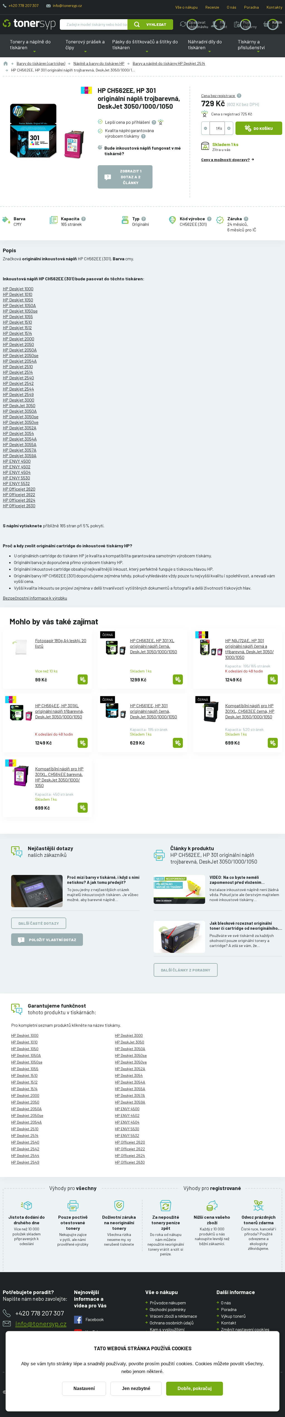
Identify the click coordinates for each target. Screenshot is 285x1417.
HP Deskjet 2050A (20, 349)
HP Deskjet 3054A (20, 438)
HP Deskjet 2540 (18, 377)
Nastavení (84, 1388)
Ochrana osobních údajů (172, 1322)
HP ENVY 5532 (16, 483)
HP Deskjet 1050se (20, 310)
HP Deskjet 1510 (17, 322)
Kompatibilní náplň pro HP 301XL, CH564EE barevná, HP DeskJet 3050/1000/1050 (59, 777)
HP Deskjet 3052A (19, 427)
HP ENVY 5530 (16, 477)
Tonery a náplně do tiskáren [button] (36, 47)
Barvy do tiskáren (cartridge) (41, 63)
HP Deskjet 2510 (18, 366)
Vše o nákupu (186, 7)
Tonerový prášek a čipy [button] (85, 47)
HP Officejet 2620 (19, 488)
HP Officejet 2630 (19, 505)
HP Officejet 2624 (19, 500)
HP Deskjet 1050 (18, 299)
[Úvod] (5, 63)
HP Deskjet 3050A (20, 411)
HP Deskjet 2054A (20, 360)
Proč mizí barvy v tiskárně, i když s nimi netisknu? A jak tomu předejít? (103, 880)
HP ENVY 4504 (17, 472)
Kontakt (228, 1322)
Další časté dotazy (38, 923)
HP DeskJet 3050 (19, 405)
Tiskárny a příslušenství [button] (252, 47)
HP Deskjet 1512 (17, 327)
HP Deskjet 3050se (20, 416)
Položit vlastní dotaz (52, 939)
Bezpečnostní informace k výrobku (35, 597)
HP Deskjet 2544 (18, 388)
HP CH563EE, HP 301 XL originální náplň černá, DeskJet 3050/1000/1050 (153, 646)
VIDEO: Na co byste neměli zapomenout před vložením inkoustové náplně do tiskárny (238, 880)
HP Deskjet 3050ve (20, 422)
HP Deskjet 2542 (18, 383)
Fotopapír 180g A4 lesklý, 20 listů (60, 643)
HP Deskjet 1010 (17, 294)
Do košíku (263, 128)
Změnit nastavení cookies (245, 1329)
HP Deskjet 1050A (19, 305)
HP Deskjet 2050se (20, 355)
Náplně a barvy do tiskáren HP (98, 63)
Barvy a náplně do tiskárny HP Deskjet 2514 (169, 63)
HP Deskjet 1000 (18, 288)
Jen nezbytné (136, 1388)
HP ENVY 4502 (16, 466)
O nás (231, 7)
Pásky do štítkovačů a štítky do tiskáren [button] (145, 47)
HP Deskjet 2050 (18, 344)
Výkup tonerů (233, 1316)
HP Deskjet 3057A (19, 449)
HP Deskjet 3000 (18, 399)
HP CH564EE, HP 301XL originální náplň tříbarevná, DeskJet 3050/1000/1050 (59, 711)
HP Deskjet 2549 (18, 394)
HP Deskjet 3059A (19, 455)
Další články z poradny (185, 970)
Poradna (251, 7)
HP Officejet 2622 (19, 494)
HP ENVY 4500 (17, 461)
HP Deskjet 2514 (18, 372)
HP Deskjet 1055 (18, 316)
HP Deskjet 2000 (18, 338)
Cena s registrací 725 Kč (231, 114)
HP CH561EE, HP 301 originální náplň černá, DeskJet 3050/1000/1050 (153, 711)
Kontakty (274, 7)
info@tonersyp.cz (67, 5)
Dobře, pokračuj (195, 1388)
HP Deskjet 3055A (19, 444)
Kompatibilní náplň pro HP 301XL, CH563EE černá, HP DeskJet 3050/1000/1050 (249, 711)
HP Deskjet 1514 (17, 333)
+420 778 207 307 (23, 5)
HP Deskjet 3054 (18, 433)
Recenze (212, 7)
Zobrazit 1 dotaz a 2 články (130, 177)
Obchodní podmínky (168, 1309)
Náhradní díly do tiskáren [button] (210, 47)
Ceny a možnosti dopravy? (225, 159)
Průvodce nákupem (168, 1302)
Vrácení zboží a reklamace (173, 1316)
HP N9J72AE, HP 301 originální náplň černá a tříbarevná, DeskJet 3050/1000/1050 (249, 649)
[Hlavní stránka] (29, 24)
